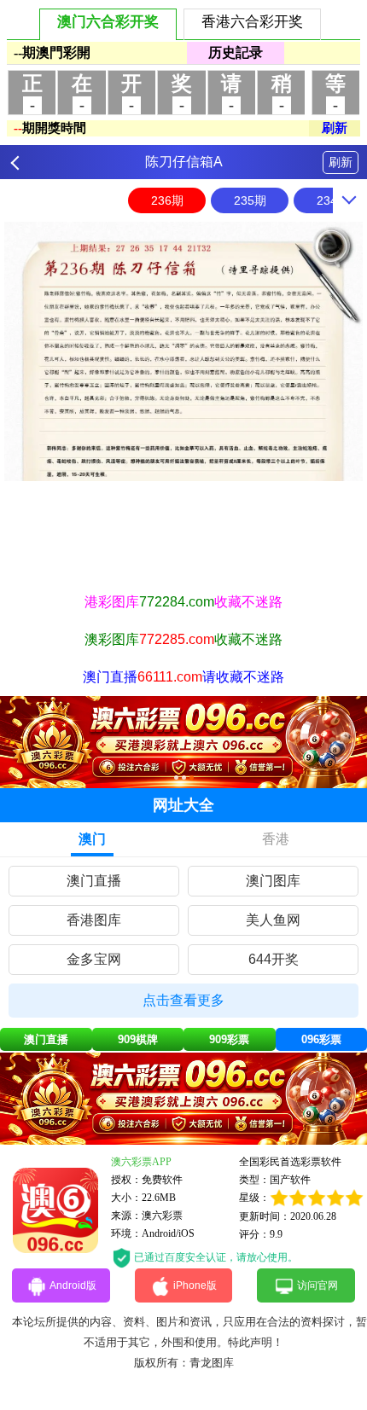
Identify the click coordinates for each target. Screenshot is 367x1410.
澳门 (92, 839)
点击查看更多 (183, 1000)
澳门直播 (94, 880)
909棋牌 (138, 1039)
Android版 (73, 1285)
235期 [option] (250, 200)
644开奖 (273, 959)
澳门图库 (273, 880)
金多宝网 (94, 959)
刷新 (340, 162)
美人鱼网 (273, 920)
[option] (183, 351)
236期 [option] (167, 200)
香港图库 (94, 920)
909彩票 (229, 1039)
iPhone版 (195, 1285)
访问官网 (317, 1285)
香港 (275, 839)
